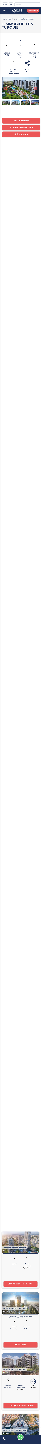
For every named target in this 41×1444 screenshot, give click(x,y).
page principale (8, 19)
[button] (6, 89)
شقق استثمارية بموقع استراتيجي (20, 1316)
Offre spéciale (33, 10)
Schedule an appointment (21, 127)
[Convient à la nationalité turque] (35, 1235)
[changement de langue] (11, 4)
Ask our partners (21, 121)
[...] (20, 88)
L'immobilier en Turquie (25, 19)
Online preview (21, 134)
